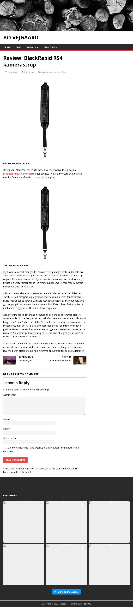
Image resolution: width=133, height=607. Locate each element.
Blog (18, 47)
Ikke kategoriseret (50, 72)
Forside (6, 47)
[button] (23, 521)
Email (6, 428)
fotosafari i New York (15, 275)
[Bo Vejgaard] (66, 28)
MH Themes (85, 603)
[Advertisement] (110, 71)
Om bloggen (50, 47)
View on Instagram (68, 591)
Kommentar (9, 394)
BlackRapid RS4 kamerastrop (19, 173)
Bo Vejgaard (30, 72)
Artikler (31, 47)
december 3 (13, 72)
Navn (6, 419)
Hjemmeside (10, 438)
